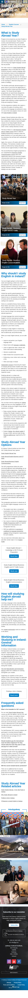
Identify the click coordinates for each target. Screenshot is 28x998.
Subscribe (14, 925)
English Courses (14, 24)
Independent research (7, 365)
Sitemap (9, 982)
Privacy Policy (17, 982)
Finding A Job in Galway (8, 798)
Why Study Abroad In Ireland (9, 795)
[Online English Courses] (14, 892)
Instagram (9, 961)
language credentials (20, 345)
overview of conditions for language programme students (13, 531)
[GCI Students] (14, 823)
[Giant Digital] (15, 987)
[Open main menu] (2, 1)
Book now (14, 571)
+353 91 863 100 (14, 940)
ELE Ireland (21, 770)
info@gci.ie (14, 942)
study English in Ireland (10, 112)
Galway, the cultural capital (15, 431)
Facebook (19, 961)
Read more (22, 202)
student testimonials (9, 629)
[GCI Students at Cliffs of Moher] (14, 869)
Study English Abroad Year (8, 453)
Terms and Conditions (9, 984)
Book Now (14, 556)
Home (3, 24)
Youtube (14, 961)
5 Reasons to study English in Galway (11, 801)
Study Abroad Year (8, 656)
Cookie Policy (21, 984)
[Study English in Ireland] (14, 846)
